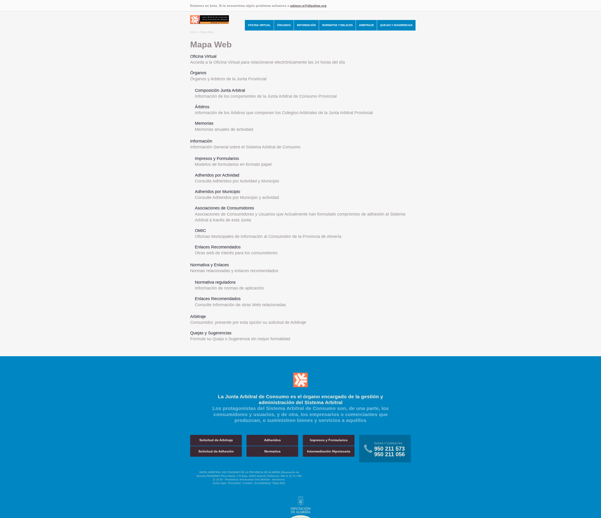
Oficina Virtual (259, 25)
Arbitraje (366, 25)
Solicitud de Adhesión (216, 451)
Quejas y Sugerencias (396, 25)
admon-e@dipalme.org (308, 6)
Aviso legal (219, 483)
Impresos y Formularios (217, 158)
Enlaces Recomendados (218, 247)
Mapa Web (279, 483)
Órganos (284, 25)
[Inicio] (209, 22)
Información (306, 25)
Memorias (204, 123)
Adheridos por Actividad (217, 175)
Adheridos (272, 440)
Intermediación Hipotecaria (328, 451)
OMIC (200, 230)
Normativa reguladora (215, 282)
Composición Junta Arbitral (220, 90)
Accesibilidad (262, 483)
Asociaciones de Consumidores (224, 208)
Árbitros (202, 106)
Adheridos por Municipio (217, 191)
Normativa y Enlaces (337, 25)
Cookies (248, 483)
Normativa (272, 451)
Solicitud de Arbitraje (216, 440)
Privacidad (234, 483)
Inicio (193, 32)
